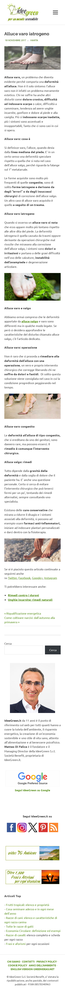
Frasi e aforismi (16, 943)
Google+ (37, 578)
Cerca (8, 643)
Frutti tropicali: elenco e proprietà (27, 904)
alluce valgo (29, 321)
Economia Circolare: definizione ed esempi (33, 930)
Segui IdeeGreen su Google (32, 790)
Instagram (50, 578)
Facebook (24, 578)
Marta (34, 40)
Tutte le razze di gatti (19, 926)
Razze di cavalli (15, 935)
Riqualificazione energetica (23, 613)
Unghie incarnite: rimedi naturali (30, 600)
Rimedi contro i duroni (23, 595)
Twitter (12, 578)
